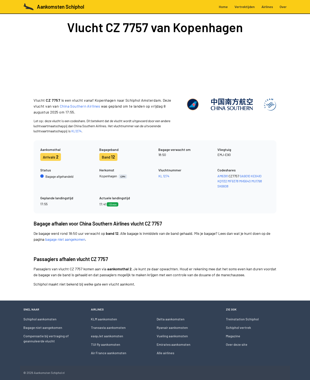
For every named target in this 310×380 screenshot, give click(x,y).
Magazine (233, 336)
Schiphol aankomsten (40, 319)
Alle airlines (165, 353)
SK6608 (222, 186)
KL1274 (76, 131)
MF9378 (233, 181)
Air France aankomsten (108, 353)
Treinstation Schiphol (242, 319)
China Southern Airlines (80, 106)
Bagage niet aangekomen (42, 327)
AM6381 (222, 176)
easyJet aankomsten (107, 336)
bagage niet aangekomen (65, 239)
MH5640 (245, 181)
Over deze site (236, 344)
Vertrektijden (245, 7)
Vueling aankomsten (172, 336)
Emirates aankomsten (173, 344)
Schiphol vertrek (238, 327)
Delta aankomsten (171, 319)
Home (223, 7)
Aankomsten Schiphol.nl (49, 373)
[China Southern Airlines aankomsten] (231, 115)
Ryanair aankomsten (172, 327)
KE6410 (256, 176)
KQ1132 (222, 181)
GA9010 (245, 176)
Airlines (267, 7)
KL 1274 (163, 176)
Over (283, 7)
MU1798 (256, 181)
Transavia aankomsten (108, 327)
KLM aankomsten (104, 319)
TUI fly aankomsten (105, 344)
